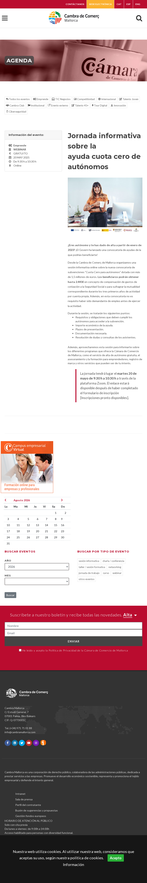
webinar (117, 573)
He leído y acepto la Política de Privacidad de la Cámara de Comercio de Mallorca (75, 650)
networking (115, 567)
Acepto (116, 858)
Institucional (37, 105)
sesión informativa (89, 560)
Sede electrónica (100, 4)
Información (73, 864)
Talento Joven (130, 99)
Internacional (108, 99)
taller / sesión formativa (92, 567)
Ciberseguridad (17, 111)
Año (8, 560)
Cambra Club (16, 105)
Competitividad (86, 99)
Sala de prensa (24, 799)
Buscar (10, 595)
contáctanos (75, 4)
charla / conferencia (113, 560)
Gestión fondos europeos (30, 816)
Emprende (42, 99)
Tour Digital (100, 105)
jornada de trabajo (89, 573)
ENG (137, 4)
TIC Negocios (62, 99)
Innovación (119, 105)
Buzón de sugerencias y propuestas (36, 810)
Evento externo (59, 105)
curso (106, 573)
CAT (119, 4)
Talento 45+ (81, 105)
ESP (128, 4)
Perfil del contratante (28, 804)
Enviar (73, 641)
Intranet (20, 793)
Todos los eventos (19, 99)
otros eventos (86, 579)
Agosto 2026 (22, 500)
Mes (8, 575)
